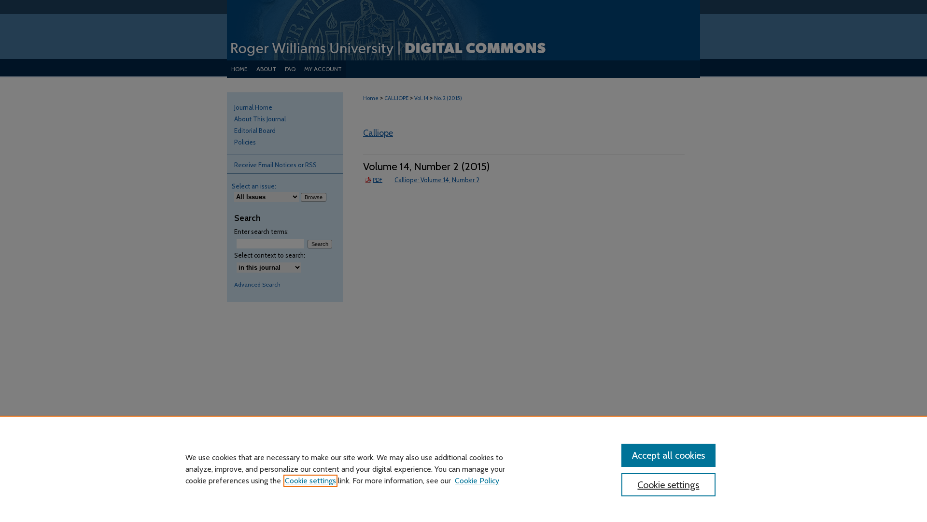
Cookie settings (310, 480)
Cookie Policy (477, 480)
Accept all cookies (668, 455)
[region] (463, 469)
